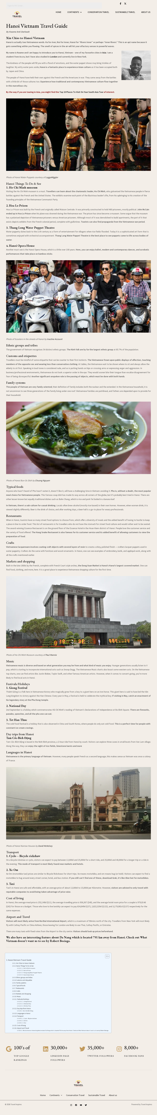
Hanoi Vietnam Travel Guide (19, 960)
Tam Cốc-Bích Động (28, 1011)
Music (19, 996)
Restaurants (20, 988)
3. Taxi (24, 1023)
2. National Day (27, 1004)
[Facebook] (76, 1105)
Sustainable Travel (125, 12)
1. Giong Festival (27, 1001)
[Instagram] (71, 1105)
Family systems (21, 983)
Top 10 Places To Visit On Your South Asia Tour (81, 92)
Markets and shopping (23, 994)
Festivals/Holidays (23, 999)
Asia (104, 52)
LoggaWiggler (52, 177)
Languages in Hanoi (23, 1013)
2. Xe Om (25, 1020)
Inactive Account (54, 339)
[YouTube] (81, 1105)
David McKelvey (45, 845)
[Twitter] (86, 1105)
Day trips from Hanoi (24, 1008)
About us (145, 12)
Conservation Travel (98, 12)
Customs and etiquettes (24, 980)
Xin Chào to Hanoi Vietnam (25, 963)
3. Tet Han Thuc (27, 1006)
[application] (61, 1095)
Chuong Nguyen (42, 480)
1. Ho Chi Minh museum (28, 968)
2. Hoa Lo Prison (26, 970)
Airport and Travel (23, 1028)
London (53, 56)
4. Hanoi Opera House (28, 975)
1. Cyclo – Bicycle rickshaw (30, 1018)
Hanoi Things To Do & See (24, 966)
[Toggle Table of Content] (106, 956)
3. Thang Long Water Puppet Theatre (32, 972)
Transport (20, 1016)
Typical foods (20, 986)
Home (58, 12)
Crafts (18, 991)
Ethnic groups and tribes (24, 977)
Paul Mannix (51, 654)
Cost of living (21, 1025)
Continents (73, 12)
